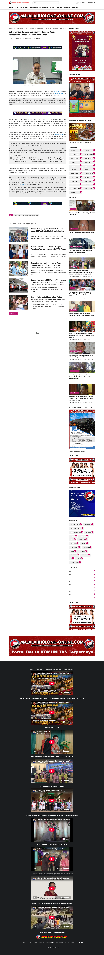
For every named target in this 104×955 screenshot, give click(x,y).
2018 (82, 571)
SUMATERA (66, 7)
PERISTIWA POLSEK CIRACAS (20, 28)
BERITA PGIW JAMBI (90, 154)
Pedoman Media (32, 942)
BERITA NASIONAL (48, 267)
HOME (11, 7)
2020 (82, 578)
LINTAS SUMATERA (76, 177)
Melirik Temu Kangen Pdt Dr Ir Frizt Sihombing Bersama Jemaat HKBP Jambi (81, 314)
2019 (82, 575)
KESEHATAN (74, 543)
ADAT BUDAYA (76, 151)
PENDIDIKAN (74, 555)
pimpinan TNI (59, 134)
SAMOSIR (59, 7)
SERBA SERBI (74, 309)
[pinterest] (19, 219)
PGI (72, 558)
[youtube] (94, 7)
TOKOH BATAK (74, 228)
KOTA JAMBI (76, 173)
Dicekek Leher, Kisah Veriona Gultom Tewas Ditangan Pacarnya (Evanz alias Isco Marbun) (82, 293)
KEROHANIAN (83, 539)
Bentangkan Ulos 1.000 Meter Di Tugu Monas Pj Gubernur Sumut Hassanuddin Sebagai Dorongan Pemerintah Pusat (48, 281)
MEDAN (90, 177)
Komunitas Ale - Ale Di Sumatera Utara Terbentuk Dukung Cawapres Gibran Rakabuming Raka (46, 264)
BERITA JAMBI (24, 7)
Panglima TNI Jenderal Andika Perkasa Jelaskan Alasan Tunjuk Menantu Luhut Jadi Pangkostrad (81, 398)
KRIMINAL (84, 543)
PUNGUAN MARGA (75, 371)
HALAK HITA (90, 162)
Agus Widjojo (57, 91)
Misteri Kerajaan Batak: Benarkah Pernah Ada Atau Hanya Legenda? (81, 356)
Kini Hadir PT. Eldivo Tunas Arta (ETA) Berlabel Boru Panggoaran (80, 251)
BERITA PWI (89, 532)
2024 (82, 591)
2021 (82, 581)
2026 (82, 598)
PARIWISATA (83, 551)
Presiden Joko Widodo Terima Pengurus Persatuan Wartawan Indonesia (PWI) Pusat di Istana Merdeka (48, 248)
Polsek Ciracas (58, 93)
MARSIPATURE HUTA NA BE (50, 284)
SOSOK (76, 192)
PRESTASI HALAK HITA (76, 351)
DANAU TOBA (90, 158)
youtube (80, 942)
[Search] (57, 2)
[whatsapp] (16, 219)
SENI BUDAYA (34, 7)
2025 (82, 595)
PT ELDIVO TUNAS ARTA (76, 246)
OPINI (76, 185)
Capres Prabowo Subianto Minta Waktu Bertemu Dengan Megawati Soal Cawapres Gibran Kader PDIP (20, 159)
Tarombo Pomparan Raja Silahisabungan (81, 232)
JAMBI (73, 539)
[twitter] (13, 219)
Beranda (10, 28)
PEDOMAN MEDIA (90, 2)
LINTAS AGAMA (75, 547)
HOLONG (76, 169)
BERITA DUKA (89, 524)
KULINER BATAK (90, 173)
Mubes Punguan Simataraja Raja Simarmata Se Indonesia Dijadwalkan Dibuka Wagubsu (80, 376)
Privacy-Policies (70, 942)
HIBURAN (76, 166)
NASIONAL (75, 7)
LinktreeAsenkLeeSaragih (46, 942)
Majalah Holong (57, 947)
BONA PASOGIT (43, 7)
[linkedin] (22, 219)
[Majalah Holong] (19, 3)
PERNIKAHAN (85, 555)
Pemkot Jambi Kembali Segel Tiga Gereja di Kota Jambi (82, 213)
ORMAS (73, 551)
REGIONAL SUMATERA (76, 188)
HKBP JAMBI (84, 536)
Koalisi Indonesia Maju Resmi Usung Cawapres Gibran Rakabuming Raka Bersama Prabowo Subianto (38, 159)
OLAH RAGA (90, 181)
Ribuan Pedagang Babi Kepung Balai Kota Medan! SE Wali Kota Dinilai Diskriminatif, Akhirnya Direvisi (57, 159)
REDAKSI (82, 2)
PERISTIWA (90, 185)
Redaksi (23, 942)
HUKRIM (90, 169)
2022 (82, 585)
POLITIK (80, 558)
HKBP (16, 7)
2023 (82, 588)
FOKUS (52, 7)
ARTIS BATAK (90, 151)
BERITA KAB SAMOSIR (77, 528)
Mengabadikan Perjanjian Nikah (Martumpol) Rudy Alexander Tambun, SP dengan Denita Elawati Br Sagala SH (81, 272)
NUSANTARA (87, 547)
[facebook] (10, 219)
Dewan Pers (59, 942)
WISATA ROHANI (75, 562)
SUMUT (72, 288)
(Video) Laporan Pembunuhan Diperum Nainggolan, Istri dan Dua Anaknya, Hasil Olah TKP (81, 335)
